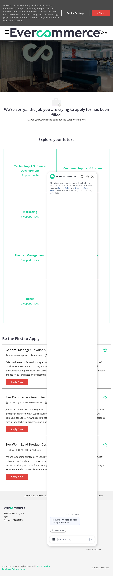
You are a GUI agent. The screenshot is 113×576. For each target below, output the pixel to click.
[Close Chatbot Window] (92, 176)
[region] (72, 357)
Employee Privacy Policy (13, 569)
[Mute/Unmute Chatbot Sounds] (87, 176)
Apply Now (17, 382)
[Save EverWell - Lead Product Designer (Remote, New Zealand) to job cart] (105, 445)
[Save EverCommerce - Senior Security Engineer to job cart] (105, 397)
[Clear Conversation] (82, 176)
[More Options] (53, 539)
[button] (75, 13)
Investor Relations (93, 549)
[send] (90, 539)
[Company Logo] (55, 32)
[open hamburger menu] (7, 33)
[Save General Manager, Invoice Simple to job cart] (105, 350)
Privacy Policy (43, 566)
